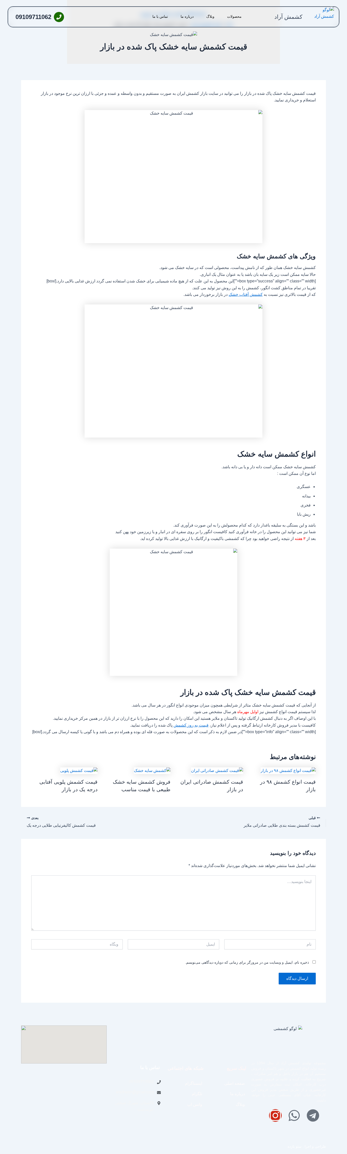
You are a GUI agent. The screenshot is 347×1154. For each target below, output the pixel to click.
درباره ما (187, 16)
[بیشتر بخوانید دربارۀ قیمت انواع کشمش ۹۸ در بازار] (288, 770)
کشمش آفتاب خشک (246, 294)
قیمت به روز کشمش (191, 725)
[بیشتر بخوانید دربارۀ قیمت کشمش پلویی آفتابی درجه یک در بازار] (79, 770)
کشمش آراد (288, 17)
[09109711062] (59, 17)
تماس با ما (160, 16)
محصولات (234, 16)
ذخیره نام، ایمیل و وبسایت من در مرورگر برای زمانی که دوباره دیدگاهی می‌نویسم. (247, 962)
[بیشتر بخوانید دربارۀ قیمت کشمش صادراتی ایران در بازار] (217, 770)
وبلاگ (210, 16)
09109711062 (33, 16)
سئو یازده (295, 1146)
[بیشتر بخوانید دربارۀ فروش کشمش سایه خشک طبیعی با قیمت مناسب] (152, 770)
